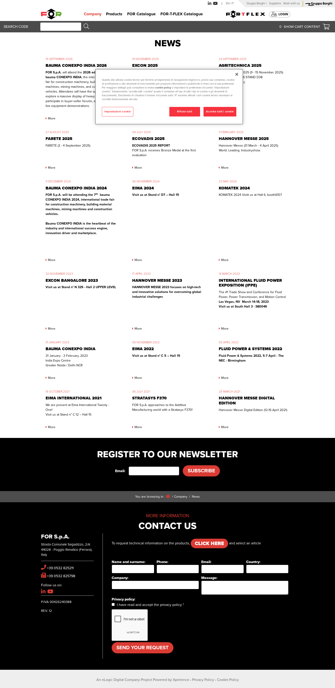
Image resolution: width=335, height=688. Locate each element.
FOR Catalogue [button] (141, 13)
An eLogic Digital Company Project (124, 680)
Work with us (291, 3)
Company (180, 497)
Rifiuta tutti (184, 111)
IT (233, 3)
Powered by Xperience (171, 680)
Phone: (162, 562)
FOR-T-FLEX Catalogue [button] (181, 13)
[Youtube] (215, 3)
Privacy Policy (203, 680)
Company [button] (92, 13)
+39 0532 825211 (60, 568)
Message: (209, 578)
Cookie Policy (228, 680)
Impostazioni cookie (117, 111)
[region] (169, 96)
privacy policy (171, 605)
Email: (120, 471)
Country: (253, 562)
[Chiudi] (237, 74)
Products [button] (114, 13)
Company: (120, 578)
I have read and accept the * (150, 605)
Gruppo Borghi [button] (256, 3)
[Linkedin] (209, 3)
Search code (16, 26)
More (51, 118)
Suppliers (275, 3)
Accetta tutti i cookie (220, 111)
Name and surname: (128, 562)
